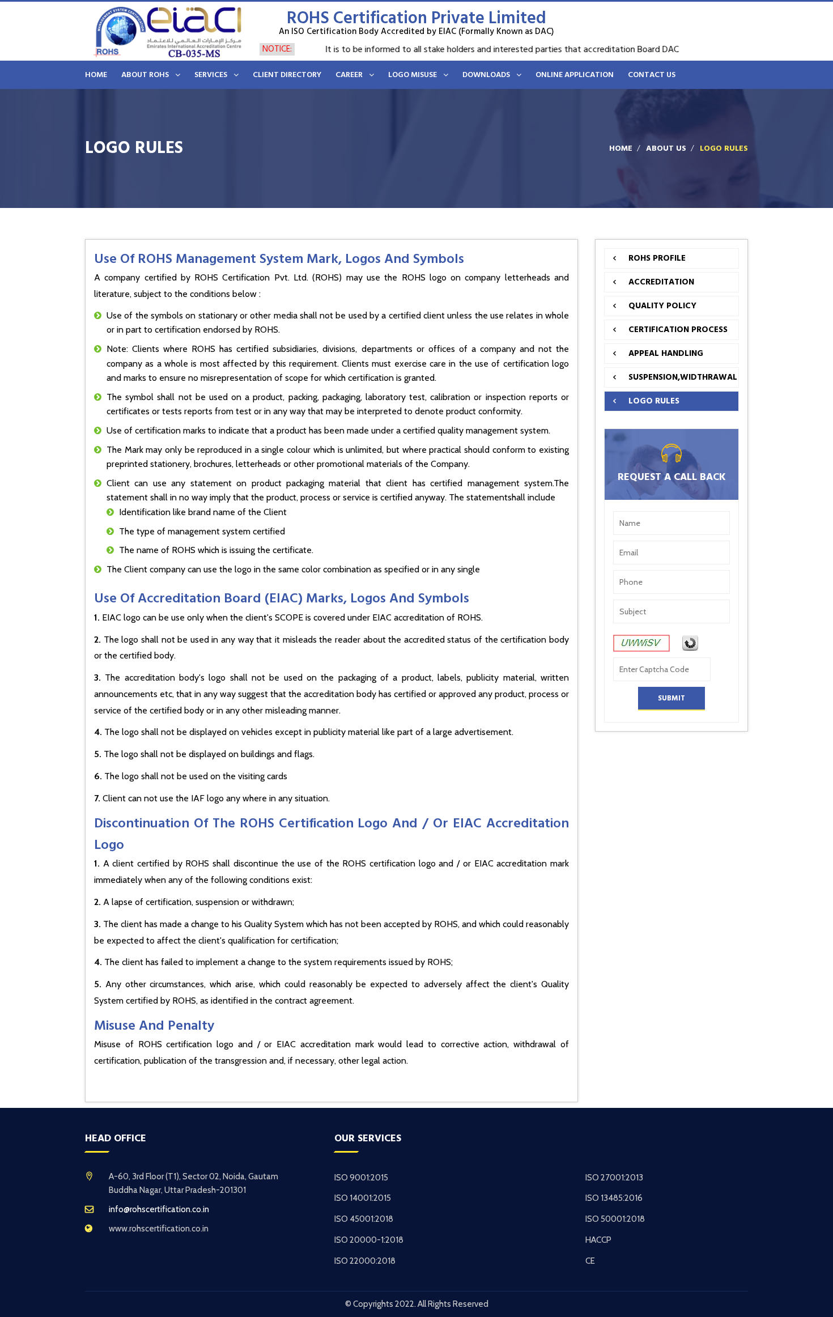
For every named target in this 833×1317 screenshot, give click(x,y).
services (210, 74)
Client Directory (287, 74)
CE (590, 1261)
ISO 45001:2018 (363, 1219)
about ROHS (145, 74)
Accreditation (661, 282)
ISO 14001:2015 (362, 1198)
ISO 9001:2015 (361, 1177)
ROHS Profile (657, 258)
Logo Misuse (412, 74)
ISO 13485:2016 (614, 1198)
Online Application (575, 74)
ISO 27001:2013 (614, 1177)
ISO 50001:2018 (615, 1219)
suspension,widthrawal (682, 377)
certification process (678, 329)
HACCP (598, 1240)
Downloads (486, 74)
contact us (651, 74)
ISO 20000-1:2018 (368, 1240)
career (349, 74)
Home (620, 148)
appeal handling (665, 353)
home (96, 74)
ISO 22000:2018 (365, 1261)
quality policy (662, 306)
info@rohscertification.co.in (159, 1209)
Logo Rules (653, 401)
